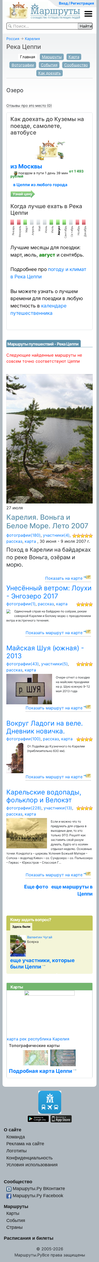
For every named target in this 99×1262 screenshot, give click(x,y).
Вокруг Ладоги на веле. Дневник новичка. (44, 727)
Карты (12, 1213)
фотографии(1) (21, 603)
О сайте (12, 1129)
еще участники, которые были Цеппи (42, 963)
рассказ (14, 541)
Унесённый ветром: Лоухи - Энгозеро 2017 (49, 592)
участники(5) (54, 663)
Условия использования (32, 1164)
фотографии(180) (23, 535)
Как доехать (49, 73)
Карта (74, 56)
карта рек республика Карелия (38, 1038)
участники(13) (58, 807)
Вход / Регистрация (76, 3)
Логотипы (16, 1150)
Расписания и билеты (28, 1238)
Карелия (32, 38)
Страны (14, 1227)
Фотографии (22, 65)
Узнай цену (22, 194)
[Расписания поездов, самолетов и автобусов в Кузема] (49, 150)
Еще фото (36, 887)
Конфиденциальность (29, 1157)
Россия (12, 38)
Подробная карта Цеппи (40, 1071)
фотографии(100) (23, 738)
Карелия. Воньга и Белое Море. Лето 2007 (47, 521)
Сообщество (76, 65)
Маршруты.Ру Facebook (38, 1195)
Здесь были (21, 926)
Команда (15, 1136)
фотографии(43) (22, 663)
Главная (27, 56)
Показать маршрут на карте (54, 632)
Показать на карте (63, 578)
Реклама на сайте (25, 1143)
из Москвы (26, 166)
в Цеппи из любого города (40, 184)
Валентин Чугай (39, 937)
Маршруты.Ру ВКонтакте (39, 1188)
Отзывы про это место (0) (29, 105)
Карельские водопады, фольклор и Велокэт (43, 796)
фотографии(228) (23, 807)
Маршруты (52, 56)
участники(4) (56, 535)
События (49, 65)
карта (30, 541)
